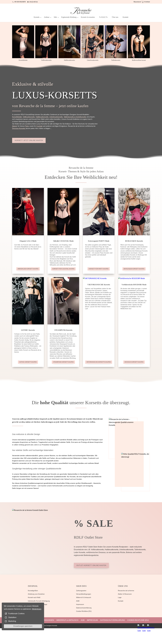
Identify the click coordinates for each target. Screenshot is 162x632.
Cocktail (39, 126)
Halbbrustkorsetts (42, 117)
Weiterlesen (36, 609)
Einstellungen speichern (22, 626)
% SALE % (103, 17)
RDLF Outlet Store (88, 537)
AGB (77, 601)
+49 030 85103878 (20, 2)
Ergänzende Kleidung (68, 17)
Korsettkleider (17, 117)
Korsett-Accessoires (88, 17)
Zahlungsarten (81, 590)
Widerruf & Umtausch (83, 597)
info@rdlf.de (33, 2)
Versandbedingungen (83, 594)
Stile (55, 17)
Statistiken (12, 617)
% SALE (93, 523)
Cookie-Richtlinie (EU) (83, 611)
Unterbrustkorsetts (56, 117)
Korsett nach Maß (34, 597)
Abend (14, 126)
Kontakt (125, 17)
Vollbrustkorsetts (29, 117)
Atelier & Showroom (125, 594)
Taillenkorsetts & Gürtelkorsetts (75, 117)
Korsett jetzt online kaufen (29, 140)
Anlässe (46, 17)
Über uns (115, 17)
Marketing (12, 621)
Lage (119, 597)
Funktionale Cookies (16, 613)
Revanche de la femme (126, 590)
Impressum (80, 604)
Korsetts (36, 17)
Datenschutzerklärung (83, 608)
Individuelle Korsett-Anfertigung (39, 601)
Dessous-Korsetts (19, 128)
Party (27, 126)
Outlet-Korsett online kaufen (91, 565)
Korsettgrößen (33, 590)
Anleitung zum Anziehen (36, 594)
